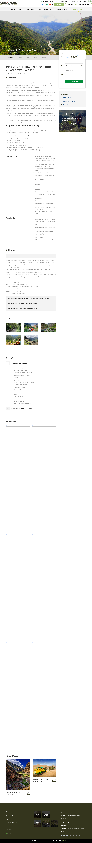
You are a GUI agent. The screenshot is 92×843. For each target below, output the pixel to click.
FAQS (35, 57)
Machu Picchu (30, 9)
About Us (79, 1)
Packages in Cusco (45, 9)
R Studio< (64, 840)
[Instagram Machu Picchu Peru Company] (44, 4)
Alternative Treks (77, 9)
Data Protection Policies (12, 826)
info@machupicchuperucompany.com (72, 822)
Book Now (59, 4)
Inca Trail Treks (55, 823)
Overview (10, 57)
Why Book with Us (10, 815)
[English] (89, 1)
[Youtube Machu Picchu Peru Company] (50, 4)
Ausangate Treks (37, 815)
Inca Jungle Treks (46, 823)
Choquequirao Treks (46, 815)
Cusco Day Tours (15, 9)
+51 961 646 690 (68, 1)
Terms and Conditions (11, 822)
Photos (28, 57)
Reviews (44, 57)
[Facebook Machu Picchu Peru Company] (42, 4)
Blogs (84, 1)
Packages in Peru (61, 9)
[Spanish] (10, 833)
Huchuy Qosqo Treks (37, 823)
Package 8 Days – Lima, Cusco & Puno (40, 780)
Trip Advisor (31, 135)
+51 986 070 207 (50, 1)
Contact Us (70, 4)
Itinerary (20, 57)
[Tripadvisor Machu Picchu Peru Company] (47, 4)
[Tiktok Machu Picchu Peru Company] (52, 4)
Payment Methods (11, 819)
